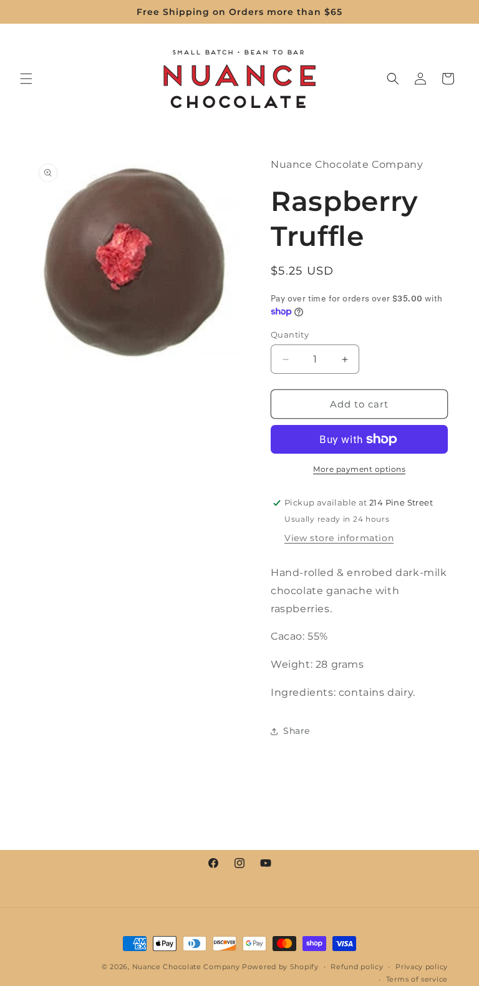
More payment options (359, 469)
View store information (339, 538)
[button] (26, 78)
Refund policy (357, 966)
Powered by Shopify (280, 966)
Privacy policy (421, 966)
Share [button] (296, 730)
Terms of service (417, 979)
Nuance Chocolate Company (186, 966)
